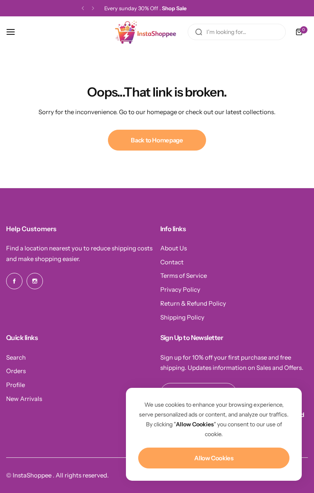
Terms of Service (183, 275)
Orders (16, 371)
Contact (172, 262)
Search (16, 357)
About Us (173, 248)
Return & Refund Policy (193, 303)
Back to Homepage (157, 140)
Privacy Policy (180, 289)
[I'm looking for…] (199, 32)
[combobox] (237, 32)
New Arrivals (24, 399)
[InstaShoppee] (147, 32)
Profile (15, 385)
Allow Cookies (213, 458)
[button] (83, 8)
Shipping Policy (182, 317)
